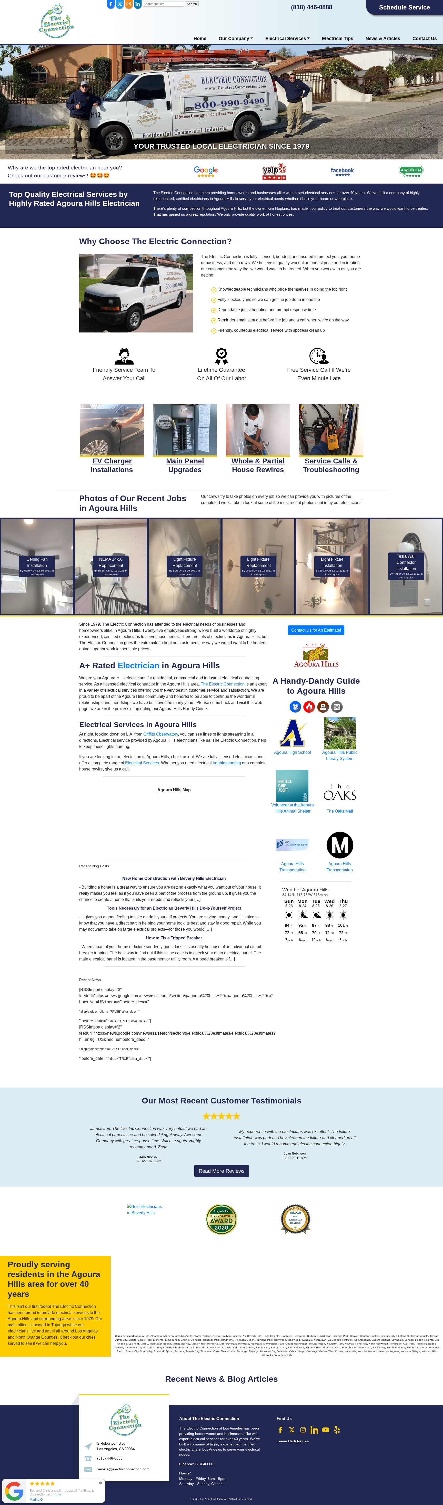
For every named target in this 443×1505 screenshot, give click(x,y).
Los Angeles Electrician (213, 1499)
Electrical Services (285, 38)
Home (200, 38)
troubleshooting (227, 763)
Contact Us (424, 38)
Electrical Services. (142, 763)
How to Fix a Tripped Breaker (174, 938)
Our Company (234, 38)
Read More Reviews (222, 1171)
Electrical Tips (337, 38)
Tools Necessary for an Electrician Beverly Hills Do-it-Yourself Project (174, 908)
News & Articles (383, 38)
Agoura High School (292, 752)
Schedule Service (404, 7)
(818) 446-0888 (311, 7)
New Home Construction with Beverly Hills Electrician (174, 878)
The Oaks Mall (340, 811)
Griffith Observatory (160, 734)
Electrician (138, 665)
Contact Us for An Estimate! (316, 630)
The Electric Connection (223, 684)
